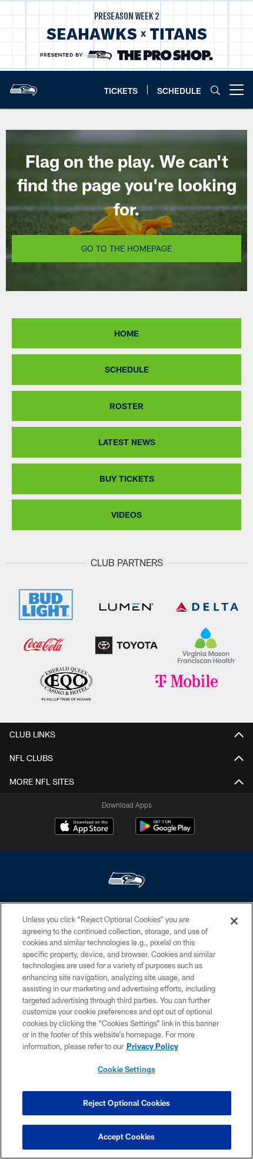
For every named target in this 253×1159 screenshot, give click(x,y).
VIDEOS (126, 515)
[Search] (215, 90)
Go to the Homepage (126, 248)
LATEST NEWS (126, 442)
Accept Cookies (126, 1136)
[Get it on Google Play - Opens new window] (165, 832)
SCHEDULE (127, 369)
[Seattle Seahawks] (126, 881)
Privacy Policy (152, 1046)
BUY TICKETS (126, 479)
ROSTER (126, 406)
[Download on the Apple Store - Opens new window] (84, 828)
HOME (126, 333)
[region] (126, 1030)
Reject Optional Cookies (127, 1103)
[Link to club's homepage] (23, 85)
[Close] (234, 921)
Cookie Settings (126, 1069)
